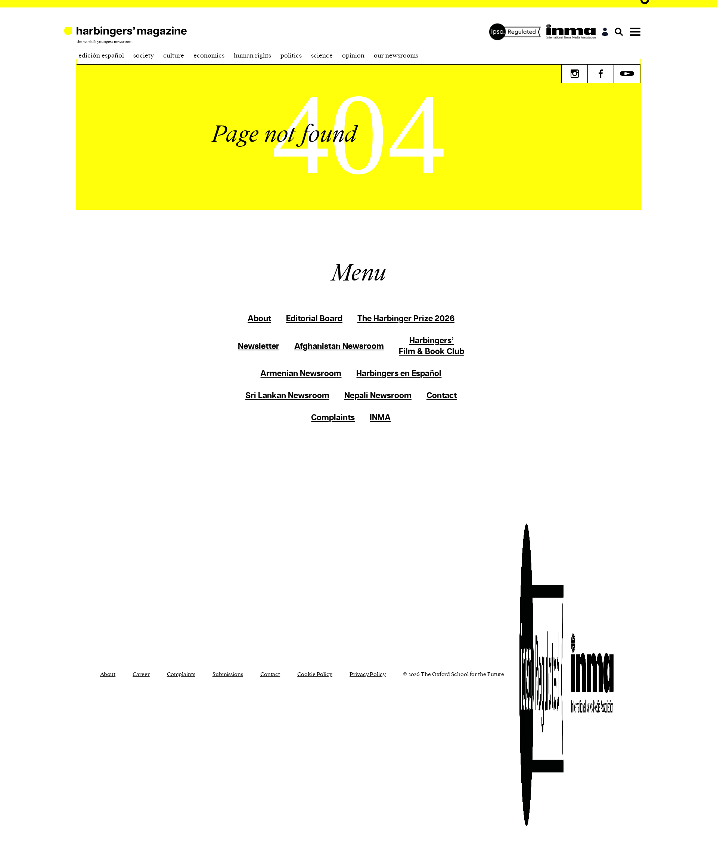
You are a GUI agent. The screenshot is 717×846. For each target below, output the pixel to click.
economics (208, 56)
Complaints (333, 417)
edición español (101, 56)
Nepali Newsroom (378, 395)
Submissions (227, 674)
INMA (380, 417)
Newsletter (258, 346)
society (143, 56)
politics (291, 56)
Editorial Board (314, 318)
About (259, 318)
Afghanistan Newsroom (339, 346)
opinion (353, 56)
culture (173, 56)
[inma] (573, 31)
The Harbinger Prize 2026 (405, 318)
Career (141, 674)
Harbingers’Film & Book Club (431, 346)
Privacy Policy (368, 674)
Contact (441, 395)
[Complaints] (517, 31)
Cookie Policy (314, 674)
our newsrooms (396, 56)
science (322, 56)
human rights (252, 56)
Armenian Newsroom (300, 373)
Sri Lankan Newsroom (287, 395)
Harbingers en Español (398, 373)
